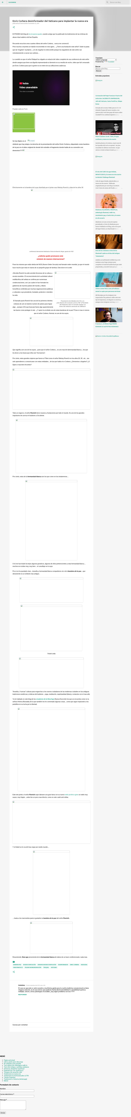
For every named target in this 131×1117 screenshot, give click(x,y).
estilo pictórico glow (71, 794)
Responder (22, 994)
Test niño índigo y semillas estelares (16, 1067)
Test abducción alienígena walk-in (15, 1065)
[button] (14, 27)
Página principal (9, 1060)
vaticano (54, 967)
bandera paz (17, 964)
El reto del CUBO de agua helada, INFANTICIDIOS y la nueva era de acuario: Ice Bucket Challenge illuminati (108, 174)
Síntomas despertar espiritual (14, 1069)
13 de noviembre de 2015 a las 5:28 (35, 985)
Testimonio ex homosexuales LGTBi (16, 1075)
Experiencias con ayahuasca (13, 1070)
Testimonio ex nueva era (12, 1074)
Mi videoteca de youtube (12, 1063)
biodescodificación (29, 964)
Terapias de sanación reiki (13, 1072)
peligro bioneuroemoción (33, 967)
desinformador (63, 964)
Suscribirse (12, 2)
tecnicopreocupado (35, 34)
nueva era (84, 964)
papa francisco (18, 967)
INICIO (6, 1081)
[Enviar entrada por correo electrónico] (14, 962)
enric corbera (74, 964)
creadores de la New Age (45, 699)
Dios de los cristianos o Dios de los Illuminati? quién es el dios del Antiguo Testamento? (108, 253)
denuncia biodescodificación (47, 964)
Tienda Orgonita (9, 1077)
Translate (111, 62)
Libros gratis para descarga (13, 1062)
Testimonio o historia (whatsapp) (15, 1079)
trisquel (46, 967)
